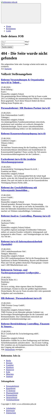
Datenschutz (11, 413)
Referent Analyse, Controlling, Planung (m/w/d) (25, 216)
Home (8, 26)
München (10, 374)
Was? (27, 42)
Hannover (10, 370)
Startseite (8, 69)
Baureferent (10, 388)
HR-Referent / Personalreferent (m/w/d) (21, 298)
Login (8, 31)
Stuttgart (9, 376)
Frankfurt (10, 365)
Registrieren (11, 29)
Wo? (27, 44)
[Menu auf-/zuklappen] (21, 13)
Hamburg (10, 367)
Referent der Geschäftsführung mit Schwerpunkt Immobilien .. (19, 189)
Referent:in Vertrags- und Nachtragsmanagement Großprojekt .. (21, 271)
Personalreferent (12, 386)
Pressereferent (11, 395)
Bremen (9, 363)
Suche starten (7, 47)
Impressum (10, 410)
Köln (8, 372)
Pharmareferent (12, 393)
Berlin (8, 361)
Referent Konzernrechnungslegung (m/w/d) (23, 133)
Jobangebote (10, 349)
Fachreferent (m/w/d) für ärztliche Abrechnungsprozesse (18, 160)
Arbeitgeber (11, 408)
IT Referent (10, 391)
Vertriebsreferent (12, 400)
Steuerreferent (11, 397)
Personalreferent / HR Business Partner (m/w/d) (25, 108)
